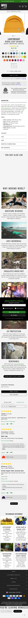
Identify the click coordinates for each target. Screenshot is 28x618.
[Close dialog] (26, 298)
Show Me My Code (14, 312)
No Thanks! (14, 315)
